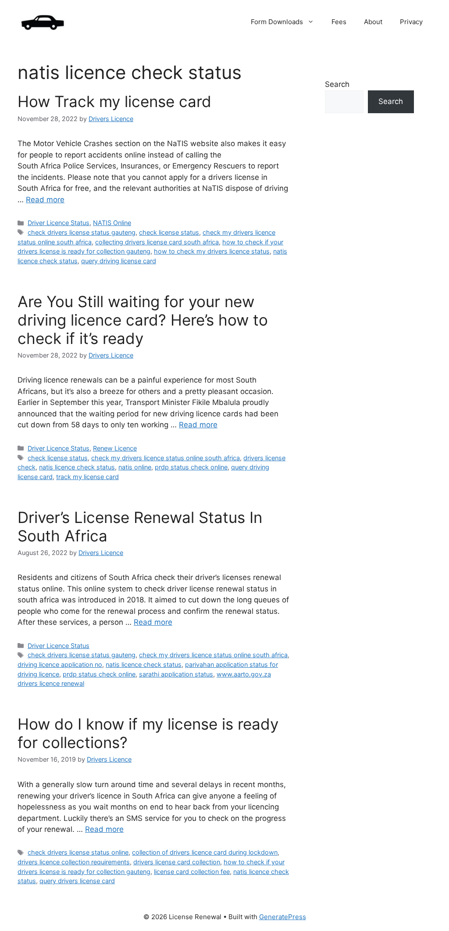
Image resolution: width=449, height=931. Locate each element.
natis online (134, 467)
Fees (338, 22)
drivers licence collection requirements (74, 862)
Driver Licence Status (58, 222)
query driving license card (118, 261)
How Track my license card (114, 101)
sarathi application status (176, 674)
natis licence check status (77, 467)
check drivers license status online (78, 852)
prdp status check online (191, 467)
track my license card (87, 476)
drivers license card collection (176, 862)
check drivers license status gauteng (81, 232)
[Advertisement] (369, 288)
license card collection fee (192, 871)
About (373, 22)
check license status (169, 232)
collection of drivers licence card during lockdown (205, 852)
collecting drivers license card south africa (157, 242)
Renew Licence (115, 448)
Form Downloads (277, 22)
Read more (45, 199)
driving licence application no (60, 664)
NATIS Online (112, 222)
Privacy (411, 22)
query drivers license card (77, 880)
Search (337, 84)
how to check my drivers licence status (212, 251)
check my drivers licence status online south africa (165, 458)
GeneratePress (282, 917)
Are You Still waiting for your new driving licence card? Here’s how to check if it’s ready (143, 319)
